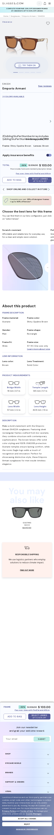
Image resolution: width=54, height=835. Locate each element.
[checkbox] (49, 155)
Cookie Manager (34, 814)
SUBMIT (41, 739)
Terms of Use (26, 811)
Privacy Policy (9, 811)
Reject (27, 824)
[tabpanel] (27, 47)
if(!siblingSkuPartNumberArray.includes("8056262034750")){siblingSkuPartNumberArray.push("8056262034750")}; (14, 138)
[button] (39, 349)
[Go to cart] (44, 3)
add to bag (14, 179)
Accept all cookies (27, 819)
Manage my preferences (27, 829)
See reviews (45, 86)
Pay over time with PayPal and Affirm (33, 173)
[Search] (39, 3)
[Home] (12, 3)
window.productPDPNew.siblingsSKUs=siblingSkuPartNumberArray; (37, 139)
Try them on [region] (29, 65)
